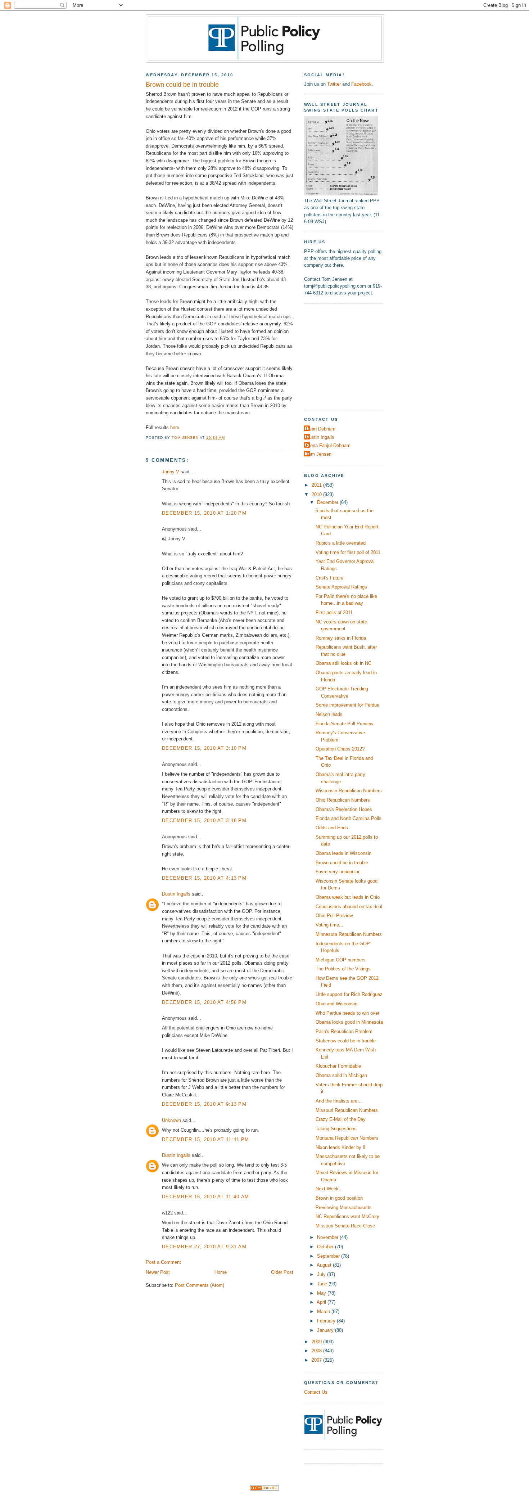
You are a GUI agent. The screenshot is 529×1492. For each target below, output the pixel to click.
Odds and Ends (332, 827)
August (325, 1265)
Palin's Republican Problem (344, 1031)
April (322, 1302)
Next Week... (329, 1188)
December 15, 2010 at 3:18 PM (204, 820)
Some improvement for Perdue (347, 705)
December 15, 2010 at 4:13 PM (204, 878)
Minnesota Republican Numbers (349, 934)
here (174, 427)
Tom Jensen (318, 454)
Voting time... (329, 925)
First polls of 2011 (334, 612)
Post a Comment (163, 1262)
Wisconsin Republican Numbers (349, 790)
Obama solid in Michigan (341, 1075)
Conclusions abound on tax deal (349, 906)
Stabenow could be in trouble (346, 1041)
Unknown (171, 1120)
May (322, 1293)
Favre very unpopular (338, 871)
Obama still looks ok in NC (343, 663)
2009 (317, 1341)
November (328, 1237)
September (329, 1256)
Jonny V (170, 471)
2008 (317, 1350)
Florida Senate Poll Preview (344, 723)
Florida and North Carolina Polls (348, 818)
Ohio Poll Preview (334, 915)
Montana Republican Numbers (347, 1138)
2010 (317, 494)
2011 (317, 485)
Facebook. (362, 84)
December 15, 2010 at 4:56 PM (204, 1002)
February (327, 1321)
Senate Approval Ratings (341, 587)
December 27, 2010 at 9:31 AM (204, 1246)
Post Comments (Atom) (199, 1285)
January (326, 1330)
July (322, 1274)
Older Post (282, 1272)
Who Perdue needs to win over (347, 1013)
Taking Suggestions (336, 1128)
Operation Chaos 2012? (340, 749)
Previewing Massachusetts (344, 1207)
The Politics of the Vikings (343, 969)
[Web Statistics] (264, 1489)
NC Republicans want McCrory (347, 1216)
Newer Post (158, 1272)
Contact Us (315, 1392)
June (323, 1283)
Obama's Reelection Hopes (344, 809)
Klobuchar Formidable (338, 1066)
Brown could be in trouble (342, 862)
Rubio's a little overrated (341, 543)
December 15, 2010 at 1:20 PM (204, 513)
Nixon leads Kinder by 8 (340, 1147)
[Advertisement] (349, 356)
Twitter (334, 84)
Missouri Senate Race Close (345, 1226)
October (326, 1246)
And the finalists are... (339, 1101)
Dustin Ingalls (176, 894)
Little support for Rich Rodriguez (349, 994)
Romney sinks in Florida (341, 638)
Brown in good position (339, 1198)
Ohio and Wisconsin (336, 1003)
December (328, 502)
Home (220, 1272)
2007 (317, 1360)
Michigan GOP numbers (341, 960)
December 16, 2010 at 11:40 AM (205, 1196)
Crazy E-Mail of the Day (341, 1119)
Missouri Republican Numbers (347, 1110)
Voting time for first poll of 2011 (348, 552)
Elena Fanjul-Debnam (328, 445)
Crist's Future (329, 578)
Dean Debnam (320, 429)
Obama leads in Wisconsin (343, 853)
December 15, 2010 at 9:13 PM (204, 1104)
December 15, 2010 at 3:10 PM (204, 748)
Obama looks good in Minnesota (349, 1022)
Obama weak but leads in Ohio (348, 897)
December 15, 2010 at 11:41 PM (205, 1139)
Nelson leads (329, 714)
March (324, 1311)
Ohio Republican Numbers (343, 800)
